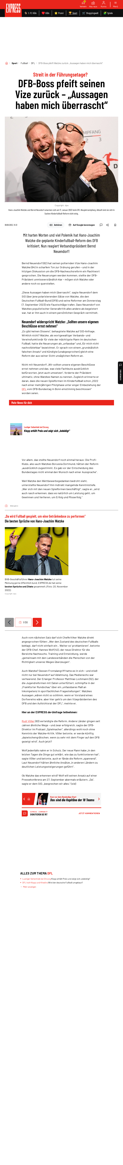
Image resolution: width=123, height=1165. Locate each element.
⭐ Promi (59, 13)
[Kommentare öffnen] (101, 224)
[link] (13, 8)
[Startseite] (6, 63)
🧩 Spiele (108, 13)
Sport (14, 63)
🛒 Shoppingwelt (90, 13)
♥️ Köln (45, 13)
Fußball (24, 63)
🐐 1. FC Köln (30, 13)
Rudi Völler (28, 721)
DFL (33, 63)
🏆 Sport (73, 13)
